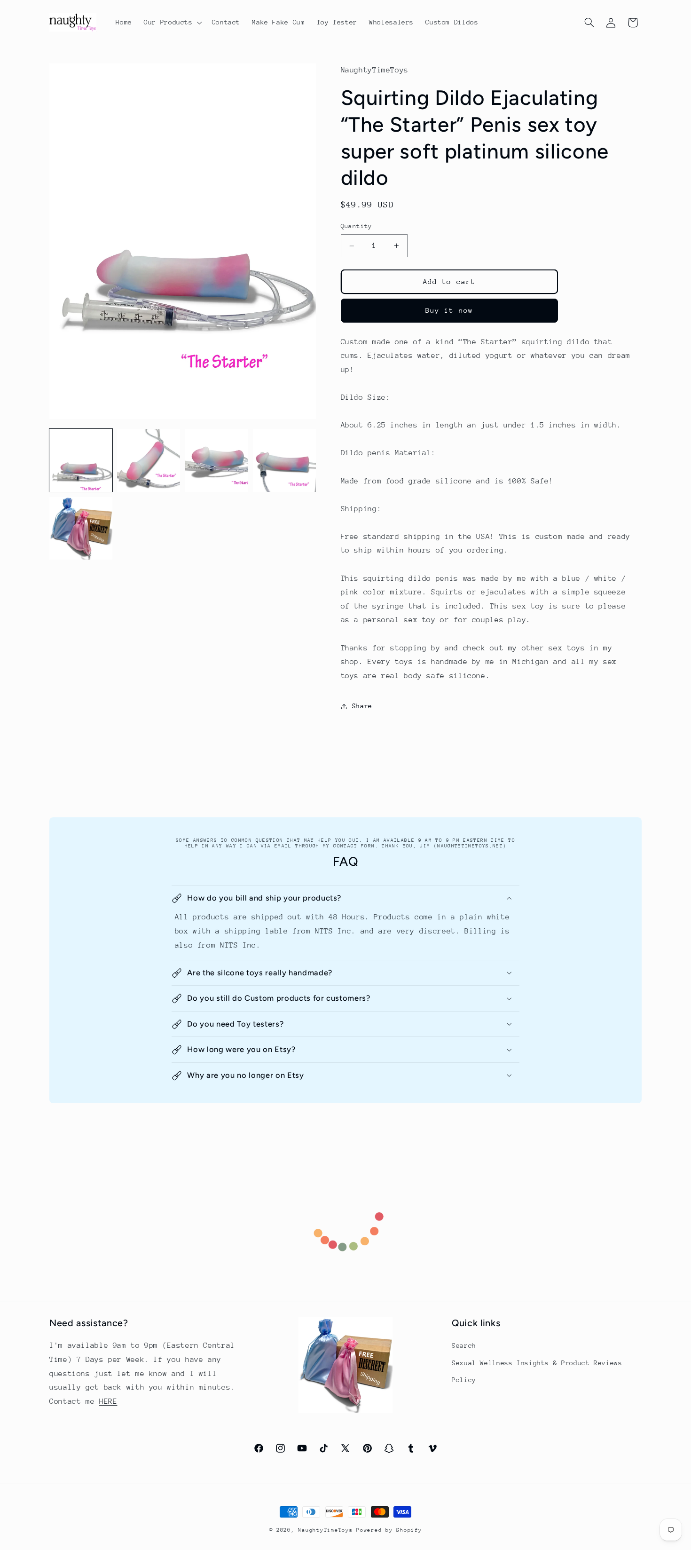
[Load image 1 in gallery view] (80, 460)
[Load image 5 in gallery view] (80, 528)
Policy (464, 1380)
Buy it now (449, 311)
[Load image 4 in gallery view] (284, 460)
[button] (172, 22)
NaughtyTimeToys (325, 1530)
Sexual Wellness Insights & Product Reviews (537, 1363)
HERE (108, 1401)
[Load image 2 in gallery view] (148, 460)
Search (464, 1345)
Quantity (356, 226)
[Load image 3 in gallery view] (216, 460)
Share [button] (362, 706)
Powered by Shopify (389, 1530)
